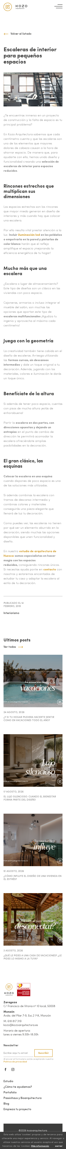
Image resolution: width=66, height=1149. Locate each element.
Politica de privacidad (15, 1062)
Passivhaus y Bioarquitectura (23, 1098)
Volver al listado (21, 34)
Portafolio (10, 1092)
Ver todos (10, 647)
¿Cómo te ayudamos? (18, 1087)
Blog (6, 1103)
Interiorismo (11, 613)
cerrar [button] (58, 1146)
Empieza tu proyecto (17, 1109)
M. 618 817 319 (12, 1021)
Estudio (8, 1081)
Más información (40, 1146)
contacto (49, 569)
